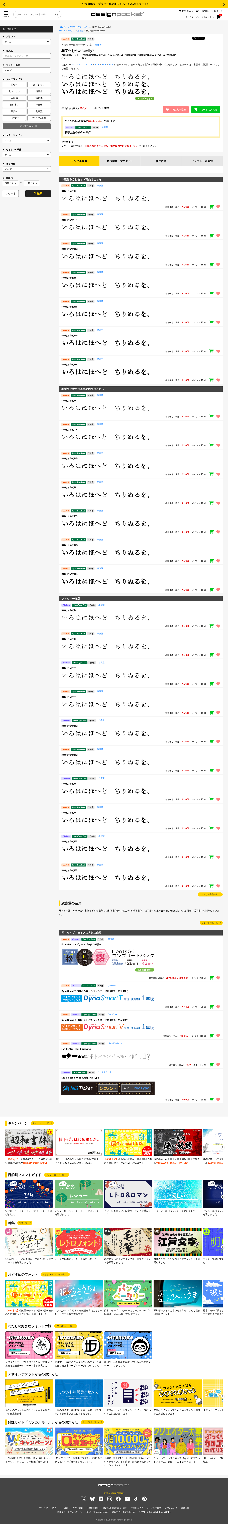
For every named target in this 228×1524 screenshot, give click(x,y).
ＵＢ (104, 64)
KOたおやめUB (69, 335)
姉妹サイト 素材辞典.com (123, 1512)
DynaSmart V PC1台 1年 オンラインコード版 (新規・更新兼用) (94, 1020)
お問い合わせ (171, 1508)
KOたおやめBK (69, 364)
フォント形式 (13, 65)
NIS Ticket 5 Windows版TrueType (80, 1077)
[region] (140, 198)
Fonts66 (110, 939)
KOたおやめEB (69, 306)
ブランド (10, 36)
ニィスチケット (105, 1072)
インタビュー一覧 (64, 1326)
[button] (4, 4)
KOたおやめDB (69, 249)
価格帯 (9, 178)
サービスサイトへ (91, 1422)
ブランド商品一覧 (210, 923)
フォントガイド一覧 (55, 1175)
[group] (29, 1147)
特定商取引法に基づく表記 (115, 1508)
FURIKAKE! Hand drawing (76, 1049)
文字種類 (10, 163)
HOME (62, 27)
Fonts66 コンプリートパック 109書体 (81, 944)
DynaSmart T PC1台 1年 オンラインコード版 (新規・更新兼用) (94, 991)
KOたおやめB (68, 277)
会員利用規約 (93, 1508)
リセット (10, 193)
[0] (218, 18)
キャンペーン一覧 (41, 1123)
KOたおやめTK (69, 220)
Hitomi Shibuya (115, 1043)
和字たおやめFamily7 (78, 132)
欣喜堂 (80, 31)
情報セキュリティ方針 (73, 1508)
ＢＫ (111, 64)
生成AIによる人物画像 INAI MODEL (155, 1512)
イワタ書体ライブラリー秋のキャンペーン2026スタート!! (114, 4)
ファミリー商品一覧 (209, 894)
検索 (39, 193)
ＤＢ (85, 64)
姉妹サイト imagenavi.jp (97, 1512)
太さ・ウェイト (14, 135)
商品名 (9, 50)
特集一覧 (23, 1223)
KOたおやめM (68, 191)
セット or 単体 (13, 149)
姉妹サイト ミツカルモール (69, 1512)
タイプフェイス (74, 27)
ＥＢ (97, 64)
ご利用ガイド (137, 1508)
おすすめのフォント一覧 (54, 1274)
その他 (86, 27)
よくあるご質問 (154, 1508)
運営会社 (185, 1508)
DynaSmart (112, 985)
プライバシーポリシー (49, 1508)
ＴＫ (78, 64)
